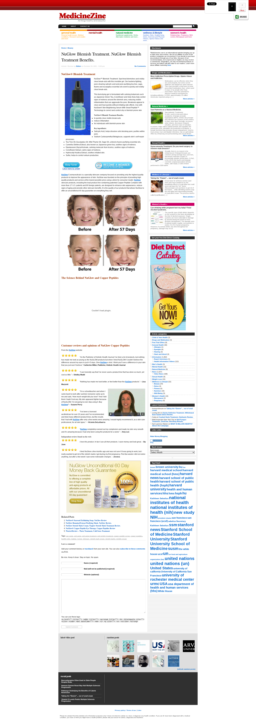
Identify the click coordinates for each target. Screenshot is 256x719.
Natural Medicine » (160, 106)
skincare (86, 539)
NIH (154, 517)
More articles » (188, 99)
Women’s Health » (159, 204)
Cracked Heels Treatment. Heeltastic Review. (176, 417)
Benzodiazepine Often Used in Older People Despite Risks (78, 681)
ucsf (160, 554)
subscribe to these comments (132, 549)
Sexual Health (157, 377)
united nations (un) (169, 563)
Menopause (158, 398)
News (154, 372)
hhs (165, 493)
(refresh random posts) (186, 669)
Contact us (85, 26)
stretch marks (110, 539)
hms (172, 493)
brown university (167, 466)
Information (156, 357)
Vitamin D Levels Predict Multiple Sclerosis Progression (78, 700)
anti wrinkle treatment (105, 536)
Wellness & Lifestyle (160, 382)
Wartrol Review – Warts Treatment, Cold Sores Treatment (88, 531)
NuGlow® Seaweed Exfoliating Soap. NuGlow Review (86, 520)
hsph (178, 493)
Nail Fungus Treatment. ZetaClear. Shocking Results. (169, 420)
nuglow (73, 539)
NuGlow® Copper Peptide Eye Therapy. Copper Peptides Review (90, 528)
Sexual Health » (158, 143)
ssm (173, 525)
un (165, 553)
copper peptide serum (122, 536)
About (73, 26)
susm (173, 548)
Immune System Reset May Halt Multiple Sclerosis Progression (80, 686)
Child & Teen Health (160, 337)
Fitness (157, 388)
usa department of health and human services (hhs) (172, 587)
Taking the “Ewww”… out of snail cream (167, 178)
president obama (164, 518)
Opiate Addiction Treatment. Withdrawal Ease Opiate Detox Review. (173, 413)
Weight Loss (157, 379)
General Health (158, 345)
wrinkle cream (121, 539)
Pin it (242, 10)
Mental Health (157, 367)
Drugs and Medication (160, 340)
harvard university (166, 487)
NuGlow (64, 175)
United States (161, 568)
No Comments (140, 66)
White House (165, 591)
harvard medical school (166, 470)
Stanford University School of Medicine (170, 544)
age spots (69, 536)
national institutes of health (169, 500)
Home (64, 26)
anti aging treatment (89, 536)
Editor (78, 66)
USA (164, 584)
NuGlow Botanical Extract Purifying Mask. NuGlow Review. (89, 523)
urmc (154, 584)
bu (181, 466)
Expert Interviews (161, 359)
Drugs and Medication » (162, 73)
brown (152, 467)
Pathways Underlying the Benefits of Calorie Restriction (78, 691)
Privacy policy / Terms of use (125, 710)
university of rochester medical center (172, 577)
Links (139, 710)
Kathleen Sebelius (159, 498)
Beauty (70, 48)
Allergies (157, 347)
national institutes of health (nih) (171, 510)
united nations (179, 558)
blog (151, 442)
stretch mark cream (97, 539)
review (79, 539)
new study (184, 512)
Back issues (154, 450)
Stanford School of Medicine (171, 532)
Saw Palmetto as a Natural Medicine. (166, 110)
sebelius (172, 521)
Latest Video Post (67, 637)
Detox (156, 386)
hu (184, 493)
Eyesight (157, 349)
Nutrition (157, 391)
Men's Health (157, 364)
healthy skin (65, 539)
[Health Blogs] (156, 441)
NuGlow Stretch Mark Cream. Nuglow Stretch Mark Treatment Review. (93, 525)
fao (184, 467)
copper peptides (136, 536)
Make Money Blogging (159, 436)
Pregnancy (158, 400)
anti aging (77, 536)
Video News (158, 374)
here (169, 65)
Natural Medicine (158, 369)
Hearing (157, 352)
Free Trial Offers (158, 342)
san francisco (179, 517)
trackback (89, 549)
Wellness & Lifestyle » (161, 175)
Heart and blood (160, 354)
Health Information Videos (164, 361)
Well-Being (158, 393)
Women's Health (158, 396)
